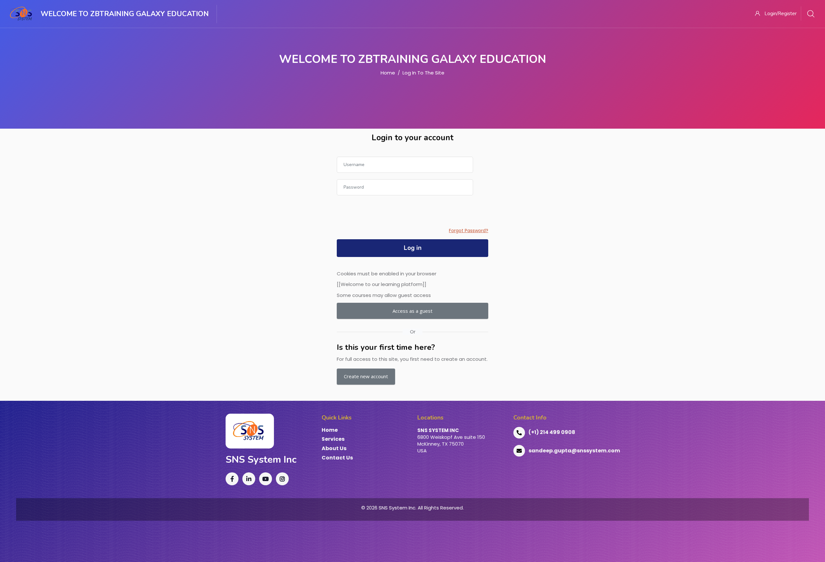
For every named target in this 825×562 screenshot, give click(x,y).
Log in (413, 248)
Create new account (366, 376)
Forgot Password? (468, 230)
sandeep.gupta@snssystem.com (574, 450)
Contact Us (337, 458)
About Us (334, 448)
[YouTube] (265, 478)
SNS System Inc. (397, 507)
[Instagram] (282, 478)
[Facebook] (232, 478)
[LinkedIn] (248, 478)
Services (333, 439)
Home (388, 72)
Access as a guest (412, 311)
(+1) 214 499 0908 (552, 432)
